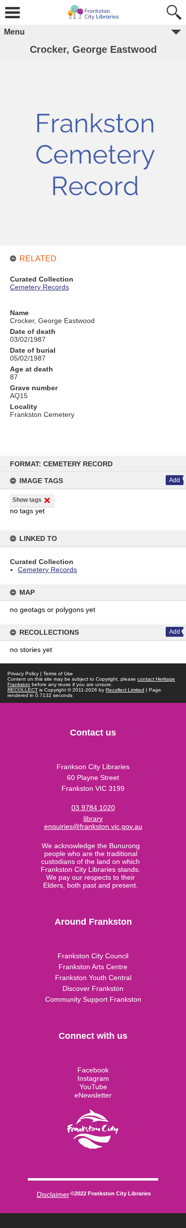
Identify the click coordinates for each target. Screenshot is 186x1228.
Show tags (27, 499)
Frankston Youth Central (93, 978)
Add (174, 480)
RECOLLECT (22, 690)
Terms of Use (58, 673)
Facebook (93, 1070)
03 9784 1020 (93, 808)
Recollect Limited (125, 690)
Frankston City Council (93, 956)
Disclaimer (53, 1194)
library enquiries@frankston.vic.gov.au (93, 822)
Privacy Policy (23, 673)
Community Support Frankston (93, 999)
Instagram (93, 1078)
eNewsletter (93, 1095)
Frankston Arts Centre (93, 967)
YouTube (93, 1087)
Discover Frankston (93, 988)
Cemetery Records (47, 569)
